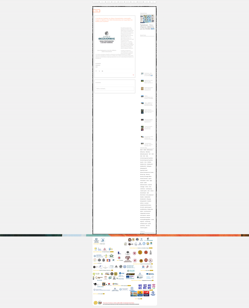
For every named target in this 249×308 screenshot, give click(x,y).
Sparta (149, 178)
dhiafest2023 (147, 197)
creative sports (143, 190)
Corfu (145, 162)
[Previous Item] (142, 19)
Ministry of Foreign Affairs (145, 176)
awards (141, 182)
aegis (151, 180)
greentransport (148, 207)
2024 (96, 66)
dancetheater (143, 192)
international (143, 215)
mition (152, 219)
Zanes (147, 180)
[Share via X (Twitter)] (99, 71)
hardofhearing (143, 209)
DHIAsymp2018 (143, 168)
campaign (142, 186)
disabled (149, 201)
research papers (143, 227)
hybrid (141, 211)
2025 (144, 156)
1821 (150, 154)
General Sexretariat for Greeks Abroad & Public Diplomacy (147, 172)
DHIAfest (149, 162)
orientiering (147, 221)
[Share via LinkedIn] (102, 71)
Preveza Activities (144, 178)
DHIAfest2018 (143, 166)
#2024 (145, 149)
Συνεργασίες (98, 63)
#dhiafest (148, 152)
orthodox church (143, 223)
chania (146, 186)
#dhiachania (150, 149)
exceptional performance (145, 205)
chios (150, 186)
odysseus (142, 221)
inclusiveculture (147, 211)
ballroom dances (143, 184)
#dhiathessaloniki (144, 154)
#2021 (141, 149)
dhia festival (143, 194)
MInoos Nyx (142, 174)
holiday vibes (150, 209)
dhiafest (142, 197)
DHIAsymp (149, 166)
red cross (148, 225)
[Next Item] (152, 19)
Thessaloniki (143, 180)
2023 (153, 154)
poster (149, 223)
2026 (147, 156)
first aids (142, 207)
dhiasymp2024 (143, 201)
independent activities (145, 213)
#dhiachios (142, 152)
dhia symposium (149, 194)
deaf (148, 192)
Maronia (148, 174)
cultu (148, 190)
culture (151, 190)
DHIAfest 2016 (143, 164)
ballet (145, 182)
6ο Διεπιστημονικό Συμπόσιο (146, 160)
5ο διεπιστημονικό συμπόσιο (146, 158)
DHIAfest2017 (150, 164)
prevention (142, 225)
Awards (141, 162)
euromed (146, 203)
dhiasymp (149, 199)
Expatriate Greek (143, 170)
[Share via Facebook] (96, 71)
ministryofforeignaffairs (145, 219)
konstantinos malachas (145, 217)
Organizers (97, 65)
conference (142, 188)
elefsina (142, 203)
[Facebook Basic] (140, 233)
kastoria (148, 215)
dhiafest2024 (143, 199)
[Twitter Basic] (142, 233)
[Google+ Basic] (143, 233)
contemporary (149, 188)
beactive (150, 184)
